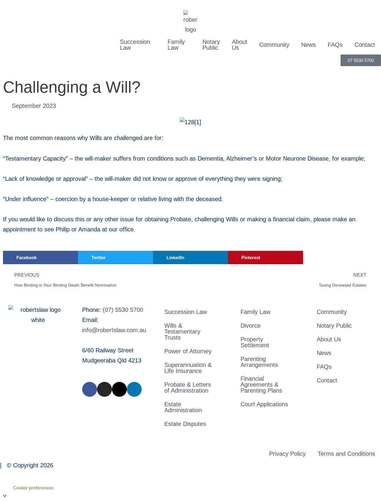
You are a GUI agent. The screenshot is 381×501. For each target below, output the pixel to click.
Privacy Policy (287, 453)
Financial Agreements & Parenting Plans (261, 384)
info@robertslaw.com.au (114, 330)
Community (274, 44)
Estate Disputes (185, 424)
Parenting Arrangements (259, 362)
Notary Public (211, 44)
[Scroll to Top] (190, 496)
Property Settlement (255, 342)
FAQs (335, 44)
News (308, 44)
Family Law (176, 44)
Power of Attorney (188, 351)
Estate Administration (183, 407)
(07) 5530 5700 (123, 309)
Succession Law (135, 44)
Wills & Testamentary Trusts (182, 331)
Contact (365, 44)
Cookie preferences (33, 487)
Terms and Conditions (346, 453)
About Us (239, 44)
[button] (153, 45)
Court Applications (264, 404)
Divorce (250, 325)
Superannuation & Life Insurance (188, 368)
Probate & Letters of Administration (187, 387)
